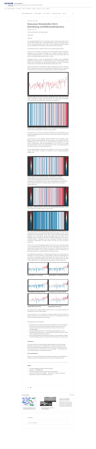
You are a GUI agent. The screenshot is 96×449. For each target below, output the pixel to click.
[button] (72, 13)
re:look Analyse (37, 13)
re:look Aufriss (46, 13)
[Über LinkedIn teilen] (30, 387)
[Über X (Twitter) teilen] (27, 387)
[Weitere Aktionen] (68, 21)
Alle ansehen (72, 394)
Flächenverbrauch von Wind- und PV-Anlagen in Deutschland (47, 408)
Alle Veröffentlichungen (27, 13)
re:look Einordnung (56, 13)
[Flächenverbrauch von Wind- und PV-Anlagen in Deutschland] (48, 401)
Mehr (64, 13)
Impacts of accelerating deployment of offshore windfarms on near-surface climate (65, 399)
